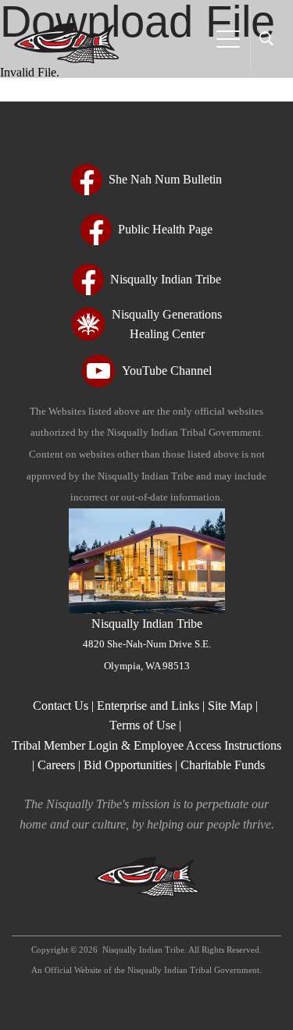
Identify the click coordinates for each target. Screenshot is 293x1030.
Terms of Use (142, 725)
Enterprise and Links (149, 705)
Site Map (230, 705)
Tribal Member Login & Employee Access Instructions (146, 745)
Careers (56, 765)
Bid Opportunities (128, 765)
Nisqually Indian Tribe (147, 644)
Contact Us (62, 705)
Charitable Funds (222, 765)
